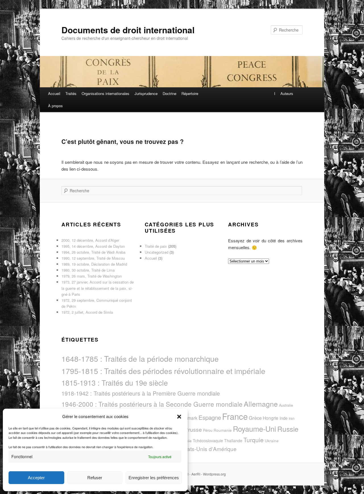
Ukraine (272, 440)
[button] (179, 416)
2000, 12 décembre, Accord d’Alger (90, 240)
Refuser (94, 477)
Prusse (193, 429)
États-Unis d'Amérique (209, 448)
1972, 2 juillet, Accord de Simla (87, 312)
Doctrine (169, 93)
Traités (70, 93)
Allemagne (261, 403)
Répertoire (189, 93)
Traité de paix (156, 246)
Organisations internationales (105, 93)
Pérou (207, 430)
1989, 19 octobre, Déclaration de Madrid (94, 264)
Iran (292, 418)
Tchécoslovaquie (208, 440)
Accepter (36, 477)
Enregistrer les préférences (154, 477)
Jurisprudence (146, 93)
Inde (284, 418)
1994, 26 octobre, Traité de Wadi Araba (93, 252)
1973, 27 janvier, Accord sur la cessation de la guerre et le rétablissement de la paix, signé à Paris (97, 288)
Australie (286, 405)
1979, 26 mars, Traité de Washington (91, 276)
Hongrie (270, 418)
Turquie (253, 439)
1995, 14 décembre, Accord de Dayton (93, 246)
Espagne (209, 417)
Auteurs (286, 93)
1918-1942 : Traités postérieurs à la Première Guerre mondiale (140, 393)
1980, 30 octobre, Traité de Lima (88, 270)
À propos (55, 105)
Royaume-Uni (254, 428)
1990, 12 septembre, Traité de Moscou (93, 258)
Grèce (255, 417)
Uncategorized (156, 252)
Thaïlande (233, 440)
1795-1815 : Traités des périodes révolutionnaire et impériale (163, 370)
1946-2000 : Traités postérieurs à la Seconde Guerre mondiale (152, 403)
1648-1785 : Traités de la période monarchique (140, 358)
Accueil (54, 93)
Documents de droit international (128, 30)
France (235, 416)
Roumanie (223, 430)
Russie (288, 429)
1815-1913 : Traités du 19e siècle (114, 382)
